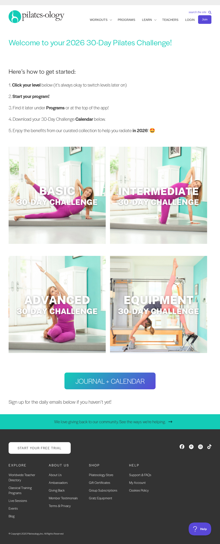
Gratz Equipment (100, 498)
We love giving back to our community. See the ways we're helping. (110, 422)
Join (205, 19)
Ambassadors (58, 482)
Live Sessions (18, 500)
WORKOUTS (98, 19)
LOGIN (190, 19)
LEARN (147, 19)
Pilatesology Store (101, 474)
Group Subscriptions (103, 490)
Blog (12, 516)
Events (13, 508)
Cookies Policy (139, 490)
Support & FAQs (140, 474)
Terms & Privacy (60, 505)
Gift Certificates (99, 482)
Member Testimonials (63, 498)
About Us (55, 474)
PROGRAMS (126, 19)
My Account (137, 482)
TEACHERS (170, 19)
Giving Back (57, 490)
